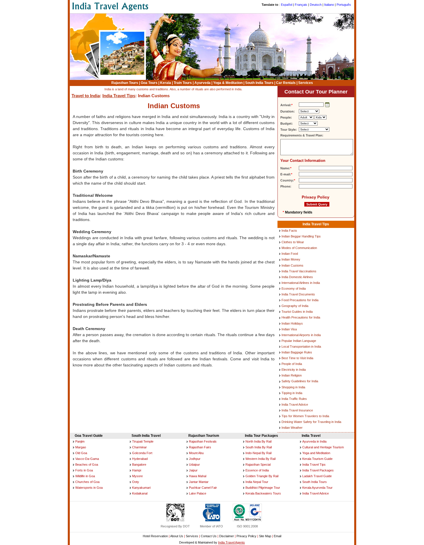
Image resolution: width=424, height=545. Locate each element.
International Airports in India (301, 335)
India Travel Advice (295, 404)
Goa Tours (149, 83)
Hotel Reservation (155, 536)
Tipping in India (292, 393)
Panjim (80, 441)
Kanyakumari (141, 487)
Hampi (136, 470)
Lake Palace (197, 493)
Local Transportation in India (301, 346)
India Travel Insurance (297, 410)
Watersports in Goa (89, 487)
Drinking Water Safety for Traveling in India (311, 422)
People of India (292, 364)
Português (344, 4)
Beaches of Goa (86, 464)
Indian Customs (292, 265)
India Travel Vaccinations (299, 271)
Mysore (137, 476)
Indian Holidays (292, 323)
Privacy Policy (315, 197)
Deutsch (316, 4)
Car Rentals (286, 83)
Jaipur (193, 470)
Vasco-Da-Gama (87, 458)
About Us (176, 536)
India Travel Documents (298, 294)
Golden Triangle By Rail (261, 476)
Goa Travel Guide (89, 436)
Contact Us (209, 536)
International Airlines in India (301, 282)
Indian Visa (289, 329)
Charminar (139, 447)
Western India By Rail (260, 458)
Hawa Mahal (197, 476)
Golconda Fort (142, 453)
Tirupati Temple (142, 441)
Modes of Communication (299, 248)
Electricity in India (294, 369)
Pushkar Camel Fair (203, 487)
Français (301, 4)
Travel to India (86, 95)
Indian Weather (292, 427)
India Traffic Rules (294, 398)
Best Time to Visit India (297, 358)
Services (305, 83)
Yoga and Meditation (316, 453)
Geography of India (295, 306)
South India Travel (146, 436)
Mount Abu (196, 453)
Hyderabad (140, 458)
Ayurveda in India (314, 441)
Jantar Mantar (199, 482)
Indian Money (291, 259)
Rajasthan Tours (124, 83)
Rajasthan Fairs (200, 447)
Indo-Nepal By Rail (258, 453)
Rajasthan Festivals (203, 441)
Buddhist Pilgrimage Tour (262, 487)
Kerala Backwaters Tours (263, 493)
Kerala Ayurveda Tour (317, 487)
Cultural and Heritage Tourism (323, 447)
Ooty (135, 482)
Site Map (265, 536)
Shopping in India (293, 387)
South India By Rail (258, 447)
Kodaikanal (139, 493)
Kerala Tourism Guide (317, 458)
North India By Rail (258, 441)
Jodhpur (194, 458)
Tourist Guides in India (297, 311)
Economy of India (294, 288)
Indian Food (290, 253)
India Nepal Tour (256, 482)
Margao (80, 447)
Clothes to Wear (293, 242)
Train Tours (183, 83)
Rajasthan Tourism (203, 436)
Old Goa (81, 453)
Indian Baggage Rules (297, 352)
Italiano (329, 4)
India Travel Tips (118, 95)
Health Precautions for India (301, 317)
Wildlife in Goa (85, 476)
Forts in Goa (84, 470)
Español (286, 4)
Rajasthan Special (258, 464)
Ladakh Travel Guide (317, 476)
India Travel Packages (318, 470)
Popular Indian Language (299, 340)
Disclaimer (226, 536)
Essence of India (257, 470)
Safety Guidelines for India (300, 381)
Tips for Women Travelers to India (305, 416)
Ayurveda (202, 83)
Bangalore (139, 464)
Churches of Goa (87, 482)
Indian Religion (292, 375)
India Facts (289, 230)
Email (277, 536)
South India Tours (259, 83)
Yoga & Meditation (228, 83)
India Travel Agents (231, 542)
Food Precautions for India (300, 300)
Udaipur (194, 464)
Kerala (165, 83)
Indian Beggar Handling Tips (301, 236)
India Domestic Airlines (297, 277)
